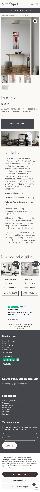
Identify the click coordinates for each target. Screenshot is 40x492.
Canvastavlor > (7, 405)
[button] (35, 21)
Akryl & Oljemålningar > (10, 401)
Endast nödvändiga (20, 480)
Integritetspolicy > (8, 341)
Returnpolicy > (7, 345)
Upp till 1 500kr (13, 15)
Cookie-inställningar (20, 487)
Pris (7, 15)
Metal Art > (6, 409)
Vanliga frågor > (8, 352)
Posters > (5, 414)
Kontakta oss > (7, 347)
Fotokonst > (6, 412)
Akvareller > (6, 407)
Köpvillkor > (6, 343)
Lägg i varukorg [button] (10, 293)
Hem (2, 15)
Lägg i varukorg (18, 124)
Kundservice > (7, 350)
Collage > (5, 403)
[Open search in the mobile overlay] (32, 4)
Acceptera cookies (20, 474)
